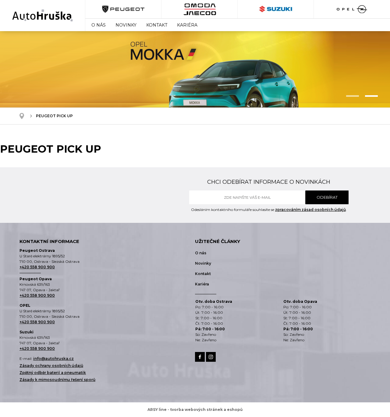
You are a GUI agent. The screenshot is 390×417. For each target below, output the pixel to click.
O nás (98, 25)
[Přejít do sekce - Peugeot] (123, 9)
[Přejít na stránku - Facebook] (200, 357)
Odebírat (327, 197)
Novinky (125, 25)
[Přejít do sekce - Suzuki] (276, 9)
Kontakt (156, 25)
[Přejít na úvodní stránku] (42, 15)
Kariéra (187, 25)
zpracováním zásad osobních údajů (310, 209)
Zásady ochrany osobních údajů (51, 365)
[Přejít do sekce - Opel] (352, 9)
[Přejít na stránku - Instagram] (211, 357)
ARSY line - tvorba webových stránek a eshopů (195, 409)
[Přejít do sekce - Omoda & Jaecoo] (199, 9)
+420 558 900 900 (37, 267)
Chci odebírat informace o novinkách (268, 182)
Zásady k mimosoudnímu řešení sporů (57, 379)
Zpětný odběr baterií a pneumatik (53, 372)
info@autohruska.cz (53, 358)
